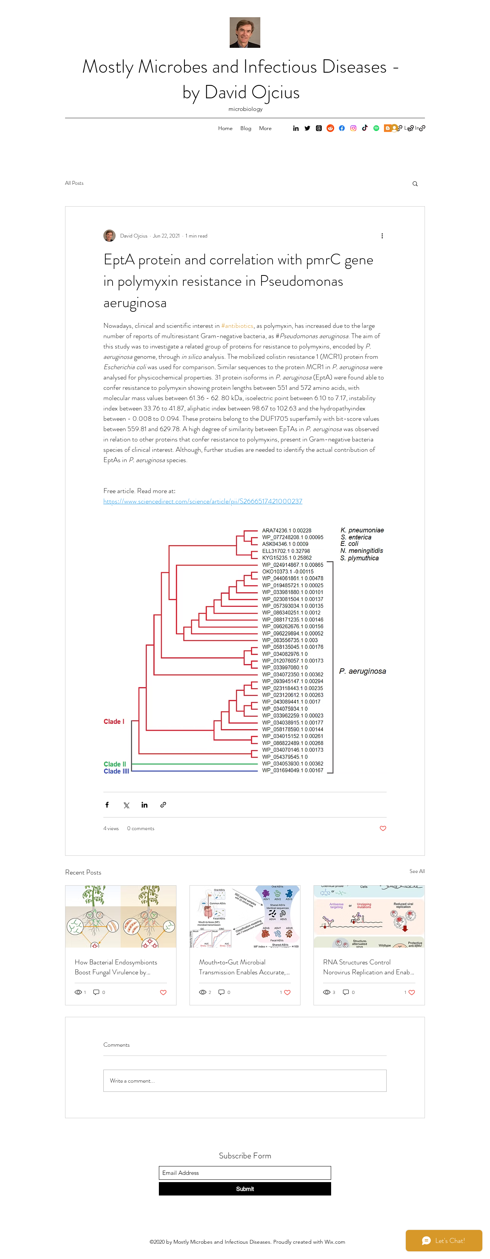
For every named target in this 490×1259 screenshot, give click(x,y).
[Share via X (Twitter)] (125, 804)
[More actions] (382, 235)
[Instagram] (353, 128)
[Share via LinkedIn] (144, 804)
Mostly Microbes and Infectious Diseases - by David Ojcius (241, 79)
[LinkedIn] (296, 128)
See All (417, 871)
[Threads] (319, 128)
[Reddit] (330, 128)
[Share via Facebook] (107, 804)
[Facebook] (342, 128)
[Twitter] (307, 128)
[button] (415, 183)
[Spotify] (376, 128)
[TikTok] (365, 128)
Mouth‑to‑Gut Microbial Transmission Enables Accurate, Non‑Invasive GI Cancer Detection (242, 967)
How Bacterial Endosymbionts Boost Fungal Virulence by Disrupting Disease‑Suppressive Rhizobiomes (117, 967)
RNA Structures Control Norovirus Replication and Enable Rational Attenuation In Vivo (369, 967)
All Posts (74, 183)
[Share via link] (163, 804)
